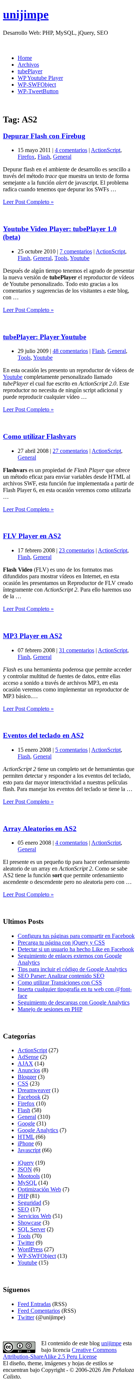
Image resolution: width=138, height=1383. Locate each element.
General (62, 157)
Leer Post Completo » (28, 202)
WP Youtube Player (40, 78)
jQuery (26, 1163)
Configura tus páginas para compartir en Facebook (76, 936)
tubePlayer (30, 71)
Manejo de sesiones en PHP (50, 1009)
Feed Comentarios (39, 1311)
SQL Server (31, 1229)
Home (25, 58)
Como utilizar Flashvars (39, 436)
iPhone (26, 1143)
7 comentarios (76, 251)
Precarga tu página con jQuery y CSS (61, 942)
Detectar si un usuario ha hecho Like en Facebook (76, 949)
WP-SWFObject (37, 84)
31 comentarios (76, 650)
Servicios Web (34, 1216)
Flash (44, 157)
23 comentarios (76, 550)
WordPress (30, 1249)
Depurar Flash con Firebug (44, 136)
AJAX (25, 1063)
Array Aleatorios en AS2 (40, 828)
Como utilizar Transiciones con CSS (60, 982)
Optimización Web (39, 1189)
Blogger (27, 1077)
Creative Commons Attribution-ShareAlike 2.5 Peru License (60, 1353)
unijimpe (26, 14)
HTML (26, 1137)
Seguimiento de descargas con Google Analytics (74, 1002)
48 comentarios (70, 351)
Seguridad (29, 1202)
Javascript (29, 1150)
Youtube (79, 258)
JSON (25, 1169)
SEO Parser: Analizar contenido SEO (61, 976)
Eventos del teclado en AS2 (43, 735)
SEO (23, 1209)
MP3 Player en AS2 (32, 636)
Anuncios (29, 1070)
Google (26, 1123)
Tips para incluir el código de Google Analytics (72, 969)
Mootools (29, 1176)
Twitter (26, 1242)
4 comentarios (71, 150)
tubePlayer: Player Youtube (44, 337)
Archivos (28, 64)
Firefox (26, 157)
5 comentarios (71, 750)
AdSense (28, 1057)
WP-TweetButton (38, 91)
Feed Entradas (34, 1304)
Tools (60, 258)
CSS (23, 1083)
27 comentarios (70, 451)
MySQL (27, 1183)
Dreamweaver (34, 1090)
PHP (23, 1196)
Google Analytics (38, 1130)
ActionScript (105, 150)
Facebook (29, 1097)
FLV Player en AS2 (32, 536)
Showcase (29, 1222)
